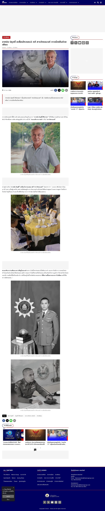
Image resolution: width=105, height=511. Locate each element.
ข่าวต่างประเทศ (41, 481)
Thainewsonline (7, 481)
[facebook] (55, 90)
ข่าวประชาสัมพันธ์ (59, 481)
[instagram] (87, 43)
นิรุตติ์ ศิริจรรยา (19, 416)
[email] (66, 90)
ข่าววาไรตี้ (57, 478)
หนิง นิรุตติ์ (10, 416)
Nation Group (15, 474)
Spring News (20, 478)
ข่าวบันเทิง (39, 478)
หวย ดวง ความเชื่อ (49, 478)
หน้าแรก (4, 47)
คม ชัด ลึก (23, 474)
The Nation (6, 474)
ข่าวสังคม (9, 47)
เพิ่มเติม (4, 493)
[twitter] (59, 90)
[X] (75, 43)
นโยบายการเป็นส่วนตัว (43, 485)
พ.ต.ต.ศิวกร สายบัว (30, 416)
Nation (14, 478)
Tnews (15, 481)
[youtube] (79, 43)
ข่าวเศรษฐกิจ (49, 481)
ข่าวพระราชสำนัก (41, 474)
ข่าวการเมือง (50, 474)
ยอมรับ (8, 496)
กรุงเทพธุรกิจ (6, 478)
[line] (62, 90)
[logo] (4, 2)
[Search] (98, 2)
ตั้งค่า (8, 499)
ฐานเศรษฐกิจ (22, 481)
